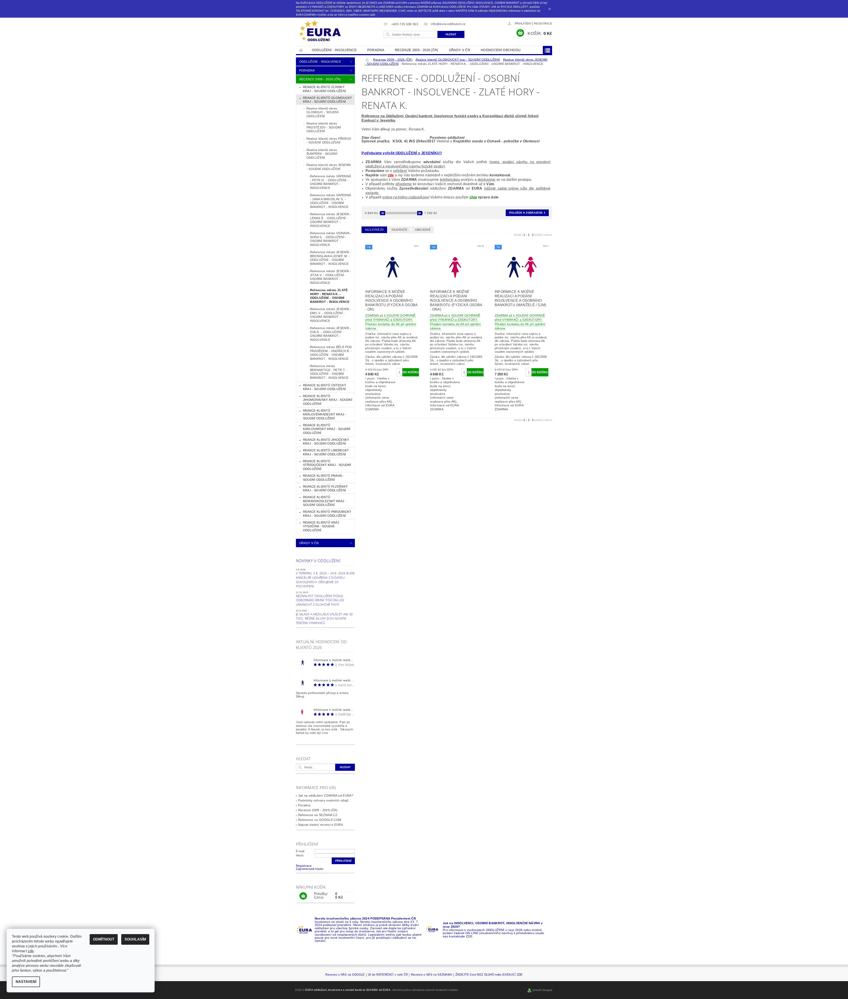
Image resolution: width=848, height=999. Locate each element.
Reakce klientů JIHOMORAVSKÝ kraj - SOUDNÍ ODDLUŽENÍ (327, 399)
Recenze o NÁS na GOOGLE (345, 974)
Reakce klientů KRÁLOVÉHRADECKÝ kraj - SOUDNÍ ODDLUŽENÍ (324, 414)
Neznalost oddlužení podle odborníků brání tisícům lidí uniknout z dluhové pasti (320, 600)
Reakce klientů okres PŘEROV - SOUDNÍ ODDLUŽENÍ (329, 140)
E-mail (300, 851)
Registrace (543, 23)
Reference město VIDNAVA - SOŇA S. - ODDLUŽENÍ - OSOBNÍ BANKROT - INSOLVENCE (330, 239)
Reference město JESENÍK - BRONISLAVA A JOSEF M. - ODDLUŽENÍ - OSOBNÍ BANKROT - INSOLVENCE (330, 258)
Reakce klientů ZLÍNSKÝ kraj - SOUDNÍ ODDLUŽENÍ (324, 89)
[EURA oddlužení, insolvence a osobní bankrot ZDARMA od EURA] (320, 31)
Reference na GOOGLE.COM (319, 820)
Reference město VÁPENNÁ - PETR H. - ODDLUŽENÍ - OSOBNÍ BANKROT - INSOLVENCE (330, 182)
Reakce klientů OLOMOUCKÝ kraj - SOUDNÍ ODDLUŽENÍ (327, 100)
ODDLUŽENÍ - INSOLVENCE (334, 50)
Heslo (300, 855)
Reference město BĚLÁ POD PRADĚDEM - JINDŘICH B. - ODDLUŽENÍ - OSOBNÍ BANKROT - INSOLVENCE (331, 352)
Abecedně (422, 229)
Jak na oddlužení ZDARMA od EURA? (325, 795)
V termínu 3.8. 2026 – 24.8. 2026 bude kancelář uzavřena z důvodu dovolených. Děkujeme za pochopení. (325, 579)
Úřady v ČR (459, 50)
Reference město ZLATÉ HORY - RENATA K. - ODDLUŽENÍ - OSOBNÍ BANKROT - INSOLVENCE (329, 295)
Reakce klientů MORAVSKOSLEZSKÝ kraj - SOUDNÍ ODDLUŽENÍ (324, 501)
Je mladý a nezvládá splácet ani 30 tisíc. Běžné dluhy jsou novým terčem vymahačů (324, 618)
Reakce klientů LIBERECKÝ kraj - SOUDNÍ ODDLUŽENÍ (326, 452)
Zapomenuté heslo (309, 869)
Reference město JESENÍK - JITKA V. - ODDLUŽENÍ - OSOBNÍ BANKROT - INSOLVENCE (330, 277)
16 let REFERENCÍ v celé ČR (388, 974)
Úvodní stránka (301, 50)
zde (391, 175)
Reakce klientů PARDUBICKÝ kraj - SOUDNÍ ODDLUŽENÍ (327, 513)
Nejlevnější (374, 229)
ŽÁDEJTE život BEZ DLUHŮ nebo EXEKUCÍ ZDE (489, 974)
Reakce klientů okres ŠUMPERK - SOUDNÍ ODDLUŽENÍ (322, 153)
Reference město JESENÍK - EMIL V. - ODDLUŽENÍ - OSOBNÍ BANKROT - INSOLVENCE (330, 314)
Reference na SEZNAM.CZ (317, 815)
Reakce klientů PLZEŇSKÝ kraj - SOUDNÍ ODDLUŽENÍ (325, 488)
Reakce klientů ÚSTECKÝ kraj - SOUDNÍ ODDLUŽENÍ (324, 387)
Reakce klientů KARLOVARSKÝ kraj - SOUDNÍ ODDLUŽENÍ (326, 429)
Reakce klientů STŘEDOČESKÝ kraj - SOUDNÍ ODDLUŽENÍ (327, 465)
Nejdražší (399, 229)
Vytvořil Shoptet (542, 990)
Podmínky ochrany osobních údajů (323, 800)
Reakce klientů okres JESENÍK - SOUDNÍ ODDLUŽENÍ (329, 167)
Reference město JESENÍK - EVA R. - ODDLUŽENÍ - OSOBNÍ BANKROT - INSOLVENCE (330, 333)
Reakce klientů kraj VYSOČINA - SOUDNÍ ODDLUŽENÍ (321, 526)
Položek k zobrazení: (527, 212)
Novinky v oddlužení (318, 560)
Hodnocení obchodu (501, 50)
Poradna (375, 50)
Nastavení (26, 982)
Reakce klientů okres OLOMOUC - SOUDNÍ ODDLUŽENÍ (323, 112)
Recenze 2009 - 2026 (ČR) (416, 50)
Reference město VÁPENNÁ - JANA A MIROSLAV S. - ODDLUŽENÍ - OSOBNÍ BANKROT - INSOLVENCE (330, 201)
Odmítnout (103, 939)
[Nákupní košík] (303, 896)
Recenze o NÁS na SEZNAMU (431, 974)
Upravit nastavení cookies (441, 989)
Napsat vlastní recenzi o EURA (320, 824)
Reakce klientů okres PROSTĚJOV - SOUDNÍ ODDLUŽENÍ (324, 127)
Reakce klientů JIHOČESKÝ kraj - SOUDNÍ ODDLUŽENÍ (326, 441)
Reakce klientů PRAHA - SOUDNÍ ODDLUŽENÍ (323, 477)
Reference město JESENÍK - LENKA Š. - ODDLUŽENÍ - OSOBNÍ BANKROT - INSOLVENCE (330, 220)
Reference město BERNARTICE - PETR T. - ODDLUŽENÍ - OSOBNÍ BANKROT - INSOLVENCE (329, 371)
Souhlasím (135, 939)
